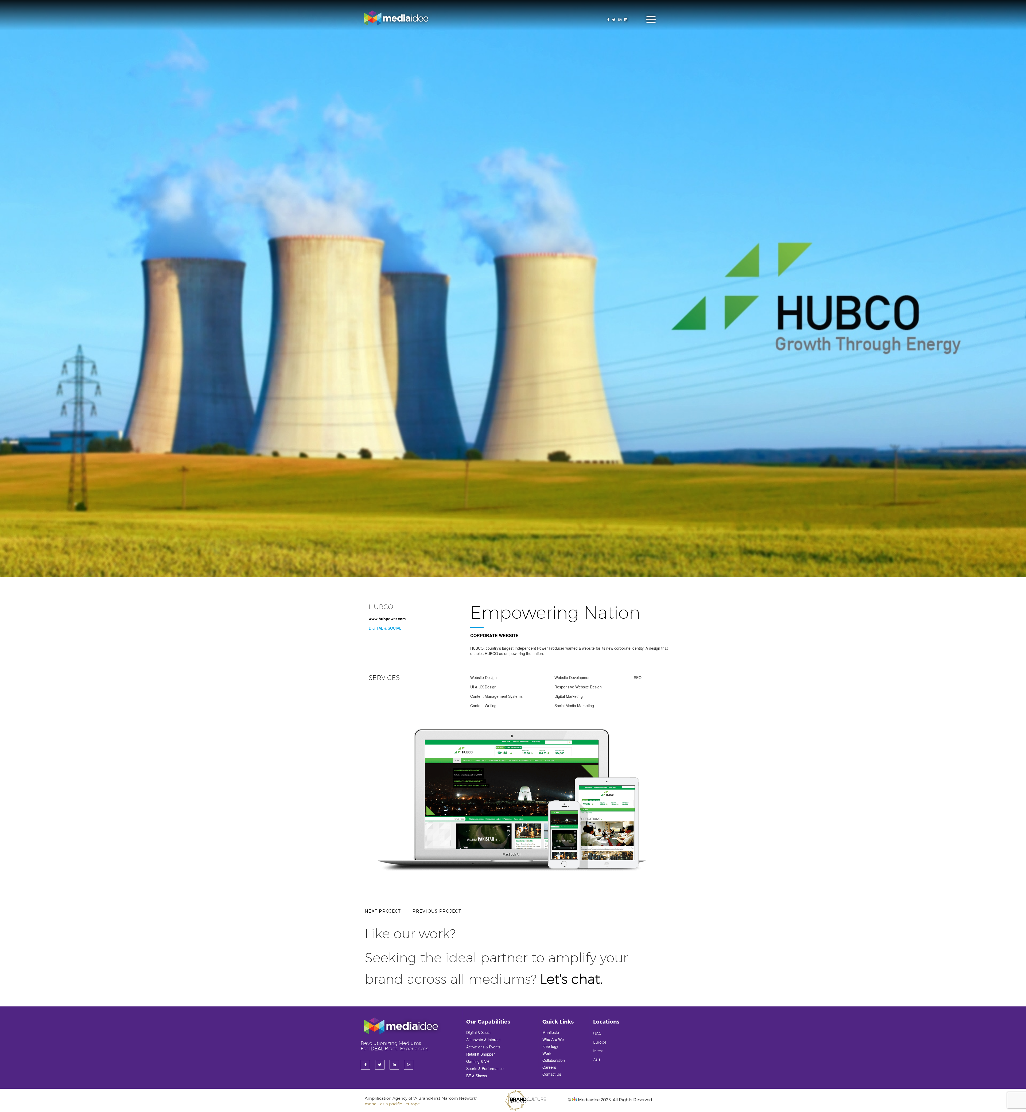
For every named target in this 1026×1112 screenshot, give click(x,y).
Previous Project (437, 910)
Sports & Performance (485, 1068)
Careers (549, 1067)
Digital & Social (478, 1032)
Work (546, 1053)
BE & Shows (476, 1075)
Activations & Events (483, 1046)
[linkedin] (625, 19)
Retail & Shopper (480, 1054)
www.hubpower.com (387, 618)
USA (597, 1034)
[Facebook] (608, 19)
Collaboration (553, 1060)
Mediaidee (588, 1099)
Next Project (383, 910)
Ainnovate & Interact (483, 1039)
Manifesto (550, 1032)
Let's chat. (571, 979)
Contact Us (551, 1074)
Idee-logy (550, 1046)
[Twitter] (614, 19)
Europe (599, 1042)
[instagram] (619, 19)
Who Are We (553, 1039)
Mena (598, 1051)
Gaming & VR (477, 1061)
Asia (597, 1059)
